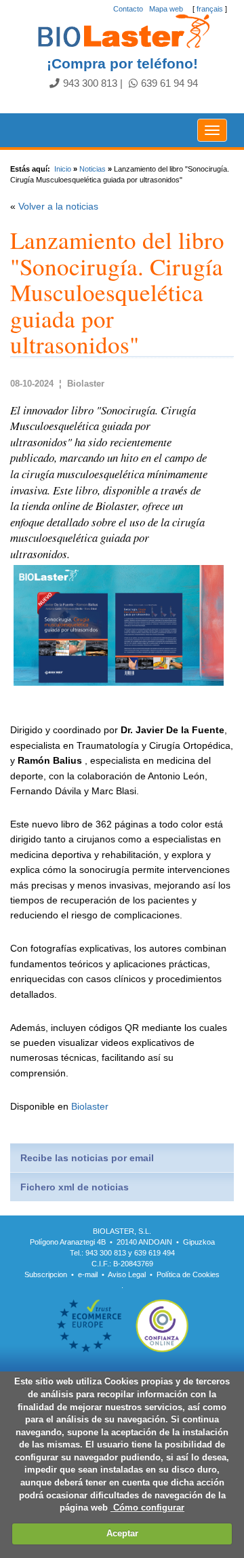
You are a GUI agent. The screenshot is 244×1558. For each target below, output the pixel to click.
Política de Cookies (188, 1274)
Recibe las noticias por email (87, 1157)
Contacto (128, 9)
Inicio (62, 169)
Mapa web (166, 9)
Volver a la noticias (58, 206)
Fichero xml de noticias (74, 1187)
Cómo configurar (147, 1507)
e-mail (88, 1274)
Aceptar (122, 1533)
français (210, 9)
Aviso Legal (127, 1274)
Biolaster (89, 1106)
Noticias (92, 169)
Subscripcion (45, 1274)
